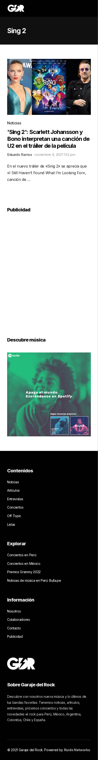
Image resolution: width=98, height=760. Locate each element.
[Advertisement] (49, 271)
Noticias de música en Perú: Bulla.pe (34, 580)
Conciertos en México (23, 563)
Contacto (14, 628)
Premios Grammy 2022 (24, 572)
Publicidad (15, 636)
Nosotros (14, 611)
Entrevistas (15, 499)
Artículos (13, 490)
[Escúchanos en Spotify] (49, 394)
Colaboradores (18, 619)
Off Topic (14, 516)
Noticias (14, 123)
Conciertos (15, 507)
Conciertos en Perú (21, 555)
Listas (11, 524)
